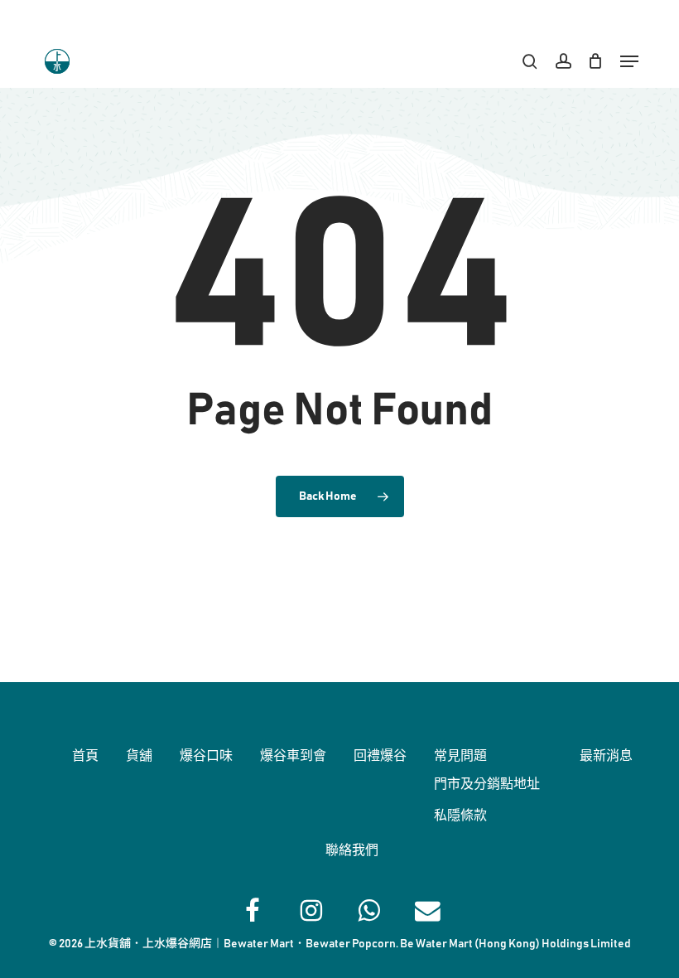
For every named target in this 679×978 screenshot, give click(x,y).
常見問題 (460, 756)
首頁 (85, 756)
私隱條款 (460, 815)
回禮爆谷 (380, 756)
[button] (629, 61)
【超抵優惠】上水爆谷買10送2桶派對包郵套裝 (339, 16)
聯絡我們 (351, 850)
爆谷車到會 (293, 756)
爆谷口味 (206, 756)
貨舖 (139, 756)
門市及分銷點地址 (487, 784)
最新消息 (606, 756)
